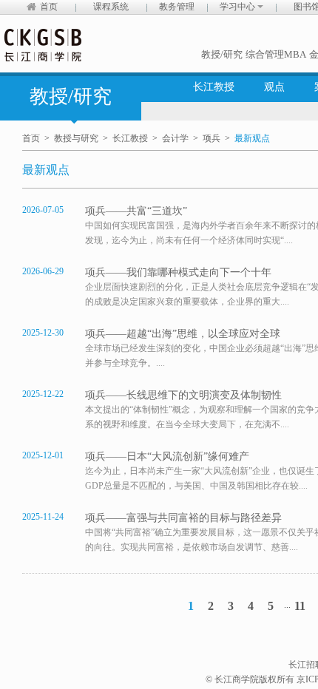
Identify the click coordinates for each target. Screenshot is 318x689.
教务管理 (176, 6)
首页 (49, 6)
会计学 (175, 138)
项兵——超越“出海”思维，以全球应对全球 (182, 333)
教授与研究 (76, 138)
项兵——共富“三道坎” (136, 211)
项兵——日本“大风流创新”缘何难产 (167, 456)
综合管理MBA (276, 54)
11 (299, 606)
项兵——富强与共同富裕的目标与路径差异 (183, 517)
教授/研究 (222, 54)
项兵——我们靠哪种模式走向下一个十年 (178, 272)
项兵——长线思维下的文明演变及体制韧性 (183, 395)
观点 (274, 86)
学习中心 (238, 6)
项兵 (211, 138)
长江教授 (213, 86)
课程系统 (111, 6)
